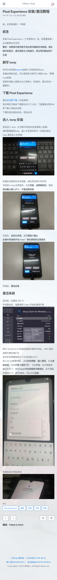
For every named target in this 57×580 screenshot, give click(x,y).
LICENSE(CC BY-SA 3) (36, 558)
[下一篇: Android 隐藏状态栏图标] (13, 518)
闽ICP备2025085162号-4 (16, 562)
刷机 (22, 508)
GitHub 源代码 (17, 558)
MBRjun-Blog (28, 3)
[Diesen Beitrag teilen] (51, 518)
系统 (45, 508)
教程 (24, 15)
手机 (37, 508)
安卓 (30, 508)
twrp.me (19, 69)
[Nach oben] (43, 518)
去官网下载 (12, 100)
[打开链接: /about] (52, 4)
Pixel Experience (10, 508)
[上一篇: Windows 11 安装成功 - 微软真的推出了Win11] (5, 518)
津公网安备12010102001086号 (39, 562)
